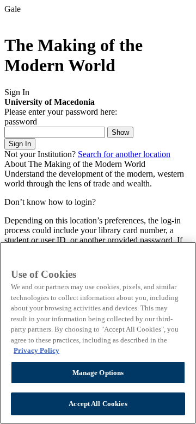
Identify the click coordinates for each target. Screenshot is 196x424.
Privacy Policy (36, 350)
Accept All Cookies (98, 404)
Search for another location (124, 154)
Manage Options (98, 373)
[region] (98, 333)
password (20, 121)
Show (120, 132)
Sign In (20, 144)
